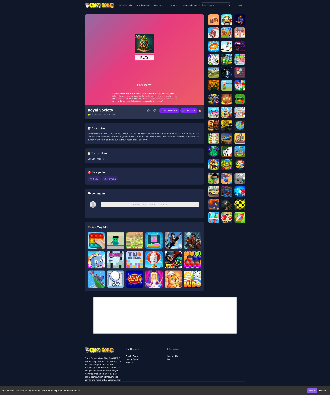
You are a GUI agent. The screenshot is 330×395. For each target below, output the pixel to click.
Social (94, 178)
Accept (312, 390)
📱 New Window (169, 110)
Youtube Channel (190, 5)
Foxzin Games (132, 356)
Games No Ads (125, 5)
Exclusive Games (143, 5)
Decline (322, 390)
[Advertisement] (165, 315)
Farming (110, 178)
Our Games (173, 5)
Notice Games (132, 359)
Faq (169, 359)
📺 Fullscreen (188, 110)
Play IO (129, 362)
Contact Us (172, 356)
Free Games (159, 5)
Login (240, 5)
